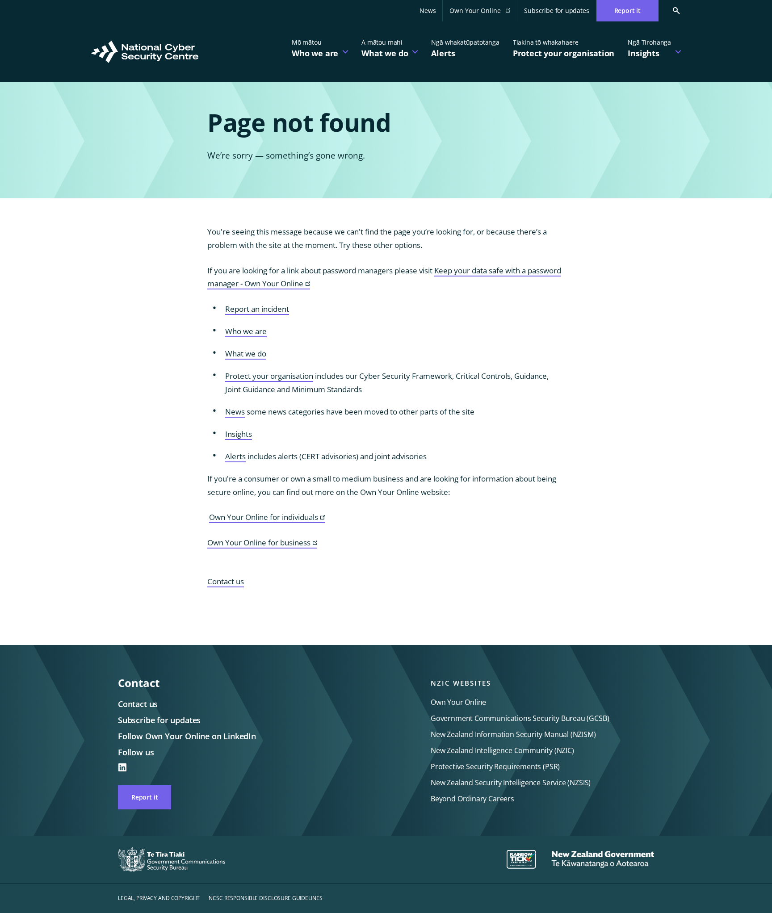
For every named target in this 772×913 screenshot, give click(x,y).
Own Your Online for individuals (267, 517)
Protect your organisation (269, 376)
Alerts (235, 456)
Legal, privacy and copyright (159, 898)
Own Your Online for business (262, 543)
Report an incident (257, 309)
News (428, 10)
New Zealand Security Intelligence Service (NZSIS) (511, 782)
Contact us (225, 581)
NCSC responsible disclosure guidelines (265, 898)
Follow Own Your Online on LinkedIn (187, 736)
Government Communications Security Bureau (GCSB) (520, 718)
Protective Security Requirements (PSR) (495, 766)
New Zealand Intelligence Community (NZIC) (502, 750)
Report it (144, 797)
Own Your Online (483, 13)
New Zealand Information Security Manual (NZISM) (513, 734)
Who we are (246, 331)
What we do (245, 353)
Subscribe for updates (556, 10)
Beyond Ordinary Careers (472, 799)
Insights (238, 434)
